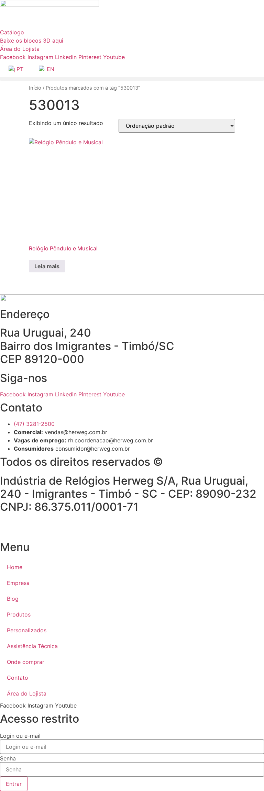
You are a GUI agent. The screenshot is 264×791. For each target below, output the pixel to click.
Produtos (19, 614)
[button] (132, 79)
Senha (8, 758)
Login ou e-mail (20, 735)
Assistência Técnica (32, 646)
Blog (13, 598)
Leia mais (46, 266)
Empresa (18, 582)
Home (14, 567)
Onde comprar (25, 661)
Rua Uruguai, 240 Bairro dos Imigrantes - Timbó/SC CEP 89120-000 (87, 346)
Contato (17, 677)
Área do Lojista (26, 693)
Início (35, 88)
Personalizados (26, 630)
